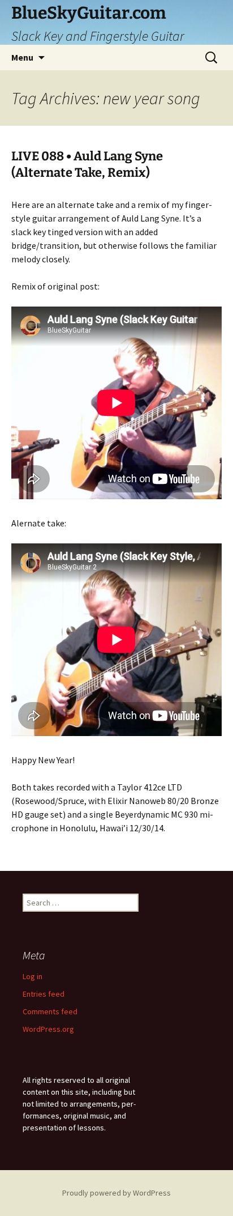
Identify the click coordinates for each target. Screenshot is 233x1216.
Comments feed (50, 1011)
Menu (22, 57)
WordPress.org (48, 1029)
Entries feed (43, 994)
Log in (32, 976)
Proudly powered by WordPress (116, 1193)
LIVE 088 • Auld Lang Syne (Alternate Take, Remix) (87, 164)
